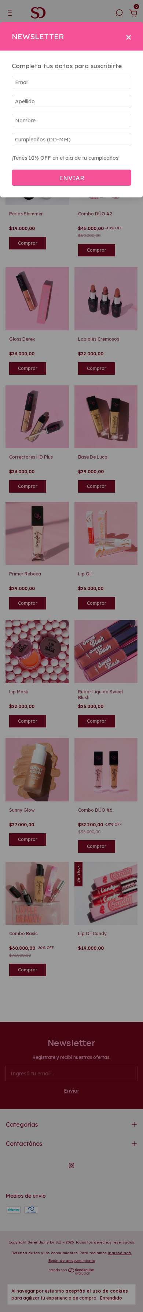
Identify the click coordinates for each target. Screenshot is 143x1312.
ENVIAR (71, 178)
